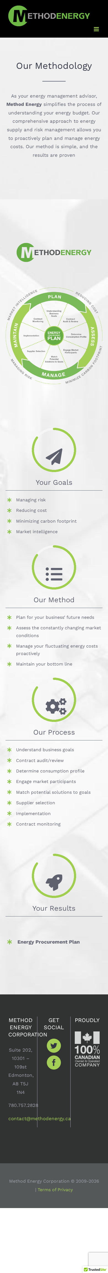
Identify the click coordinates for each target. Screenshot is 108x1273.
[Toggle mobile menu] (97, 29)
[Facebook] (54, 1062)
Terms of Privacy (55, 1189)
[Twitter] (54, 1046)
